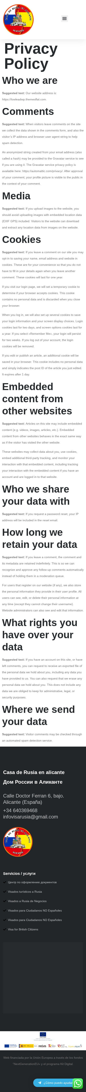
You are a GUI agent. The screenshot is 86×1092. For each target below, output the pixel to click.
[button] (64, 18)
